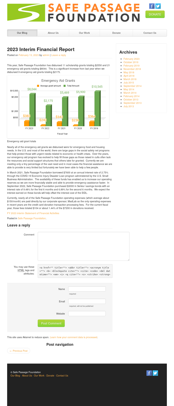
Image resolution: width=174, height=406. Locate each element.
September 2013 (133, 103)
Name (61, 289)
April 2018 (129, 75)
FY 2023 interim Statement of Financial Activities (33, 213)
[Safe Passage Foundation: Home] (73, 14)
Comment (29, 234)
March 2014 (130, 92)
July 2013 (129, 106)
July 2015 (129, 82)
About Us (27, 375)
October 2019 (131, 62)
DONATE (155, 14)
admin (46, 55)
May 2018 (129, 72)
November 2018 (132, 69)
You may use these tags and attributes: (24, 270)
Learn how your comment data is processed (73, 337)
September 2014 (133, 86)
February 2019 (132, 65)
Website (60, 313)
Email (62, 301)
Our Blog (15, 375)
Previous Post (19, 350)
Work (84, 32)
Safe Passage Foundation (32, 218)
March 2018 (130, 79)
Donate (116, 32)
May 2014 (129, 89)
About (53, 32)
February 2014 (132, 96)
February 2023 (132, 58)
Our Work (39, 375)
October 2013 (131, 99)
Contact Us (149, 32)
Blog (22, 32)
